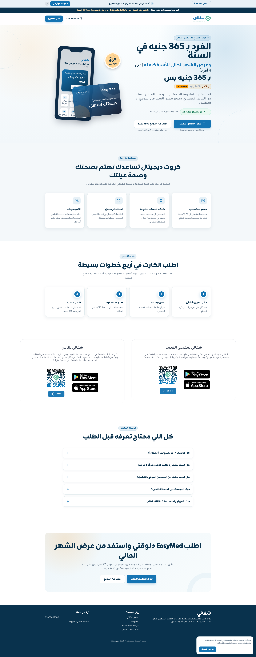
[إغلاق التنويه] (47, 4)
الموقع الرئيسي (60, 3)
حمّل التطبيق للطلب (190, 124)
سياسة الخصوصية (130, 625)
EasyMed (135, 621)
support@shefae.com (79, 621)
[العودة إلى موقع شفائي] (200, 19)
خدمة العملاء (72, 18)
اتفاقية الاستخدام (131, 629)
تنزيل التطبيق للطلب (142, 579)
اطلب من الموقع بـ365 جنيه (152, 124)
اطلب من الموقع (112, 579)
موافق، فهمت (207, 649)
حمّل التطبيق (54, 18)
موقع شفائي (133, 617)
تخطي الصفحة (201, 3)
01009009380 (52, 617)
